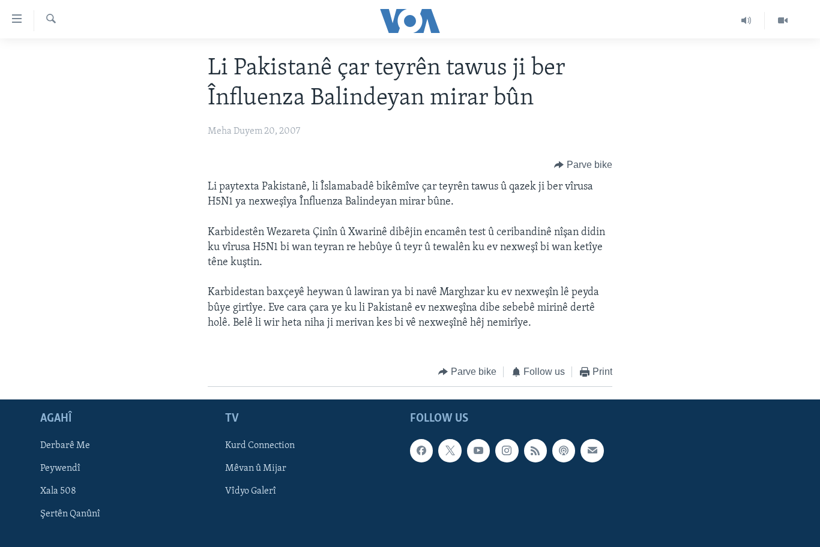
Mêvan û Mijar (255, 468)
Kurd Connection (260, 445)
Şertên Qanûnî (70, 514)
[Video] (783, 20)
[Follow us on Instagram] (506, 450)
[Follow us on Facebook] (421, 450)
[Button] (583, 165)
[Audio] (746, 20)
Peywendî (60, 468)
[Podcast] (563, 450)
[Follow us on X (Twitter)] (449, 450)
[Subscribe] (591, 450)
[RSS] (535, 450)
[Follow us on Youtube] (478, 450)
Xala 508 (58, 491)
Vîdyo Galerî (250, 491)
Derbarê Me (65, 445)
